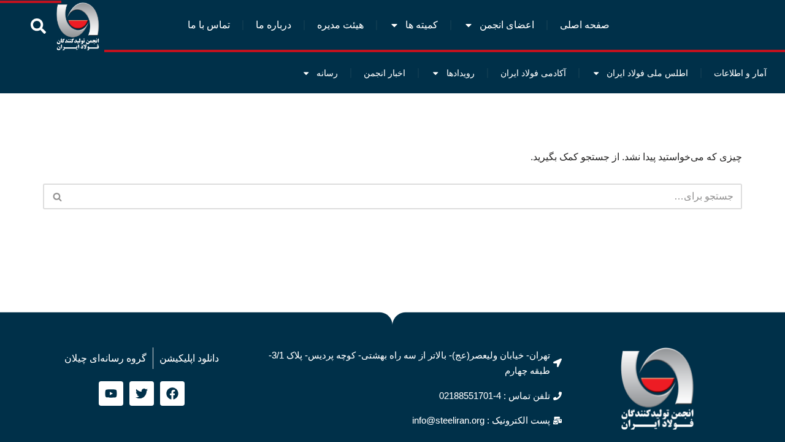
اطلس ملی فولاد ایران (647, 73)
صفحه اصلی (585, 25)
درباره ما (273, 25)
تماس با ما (209, 25)
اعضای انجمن (507, 25)
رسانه (327, 73)
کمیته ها (421, 25)
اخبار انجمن (384, 73)
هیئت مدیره (340, 25)
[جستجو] (57, 196)
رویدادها (460, 73)
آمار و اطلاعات (740, 73)
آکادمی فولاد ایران (533, 73)
